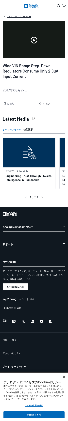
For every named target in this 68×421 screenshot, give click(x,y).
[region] (34, 396)
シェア (46, 103)
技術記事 (28, 129)
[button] (18, 104)
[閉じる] (64, 377)
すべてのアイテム (12, 129)
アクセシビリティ (12, 353)
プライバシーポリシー (14, 366)
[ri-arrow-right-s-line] (42, 197)
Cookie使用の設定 (34, 405)
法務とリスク (10, 340)
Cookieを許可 (34, 414)
